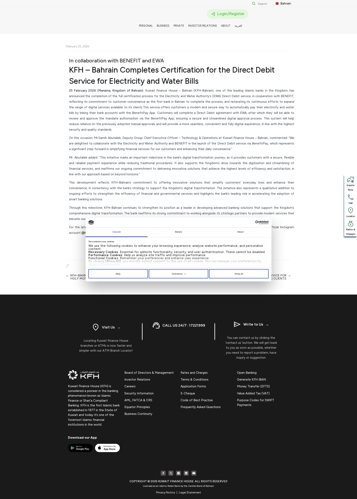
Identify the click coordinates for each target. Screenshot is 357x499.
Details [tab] (178, 232)
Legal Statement (190, 492)
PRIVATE (179, 25)
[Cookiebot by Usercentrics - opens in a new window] (250, 222)
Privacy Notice (165, 492)
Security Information (139, 393)
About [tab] (240, 232)
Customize (177, 274)
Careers (130, 386)
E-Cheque (188, 393)
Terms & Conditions (194, 379)
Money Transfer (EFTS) (253, 386)
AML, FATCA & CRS (138, 400)
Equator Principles (137, 407)
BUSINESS (163, 25)
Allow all (239, 274)
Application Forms (193, 386)
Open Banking (247, 373)
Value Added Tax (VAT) (253, 393)
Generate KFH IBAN (251, 379)
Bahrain (285, 3)
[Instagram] (178, 473)
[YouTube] (193, 473)
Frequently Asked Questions (201, 407)
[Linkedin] (186, 473)
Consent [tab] (116, 232)
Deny (118, 274)
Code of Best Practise (197, 400)
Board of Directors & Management (149, 373)
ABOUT (226, 25)
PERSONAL (146, 25)
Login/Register (230, 13)
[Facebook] (163, 473)
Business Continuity (138, 414)
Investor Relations (137, 379)
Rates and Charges (194, 373)
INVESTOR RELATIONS (202, 25)
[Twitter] (170, 473)
